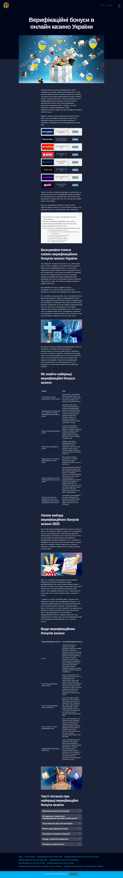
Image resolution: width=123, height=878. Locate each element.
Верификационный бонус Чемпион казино (81, 856)
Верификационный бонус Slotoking (63, 860)
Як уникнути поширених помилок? (59, 238)
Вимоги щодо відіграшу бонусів (58, 236)
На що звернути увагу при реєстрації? (60, 235)
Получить (73, 874)
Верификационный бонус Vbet (49, 856)
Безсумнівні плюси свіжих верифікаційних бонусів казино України (59, 218)
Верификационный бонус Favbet (60, 863)
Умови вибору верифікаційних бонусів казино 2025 (60, 224)
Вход (102, 5)
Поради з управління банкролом (59, 240)
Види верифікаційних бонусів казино (55, 226)
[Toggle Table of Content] (79, 214)
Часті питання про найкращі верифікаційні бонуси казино (62, 228)
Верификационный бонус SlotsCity (33, 860)
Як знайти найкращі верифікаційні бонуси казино (59, 221)
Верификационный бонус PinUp (32, 863)
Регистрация (109, 5)
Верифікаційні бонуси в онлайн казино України (84, 866)
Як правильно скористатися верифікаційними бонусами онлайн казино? (64, 232)
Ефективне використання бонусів (59, 230)
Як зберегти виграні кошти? (57, 241)
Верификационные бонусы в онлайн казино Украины (41, 866)
